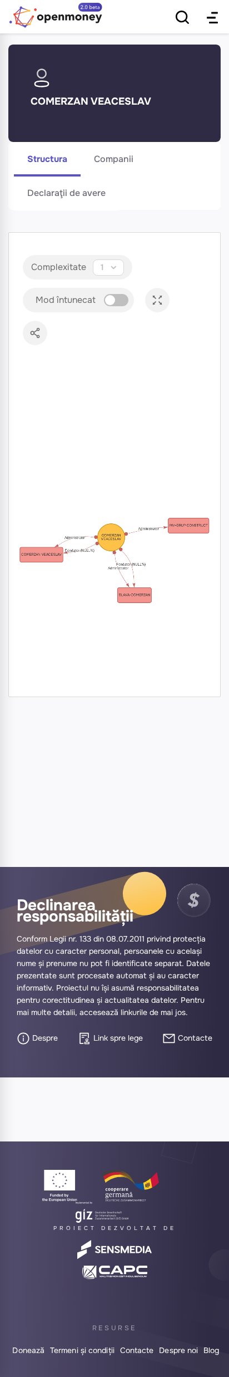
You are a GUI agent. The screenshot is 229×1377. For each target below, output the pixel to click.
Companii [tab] (113, 159)
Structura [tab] (47, 159)
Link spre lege (117, 1038)
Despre (44, 1038)
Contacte (194, 1038)
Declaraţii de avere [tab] (66, 193)
